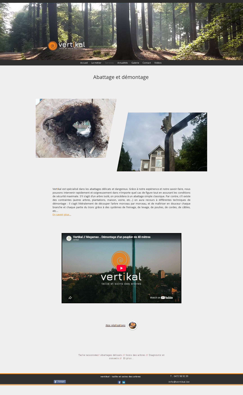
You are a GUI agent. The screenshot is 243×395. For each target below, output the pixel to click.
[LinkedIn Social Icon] (123, 382)
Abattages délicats (111, 355)
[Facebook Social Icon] (119, 382)
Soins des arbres (135, 355)
